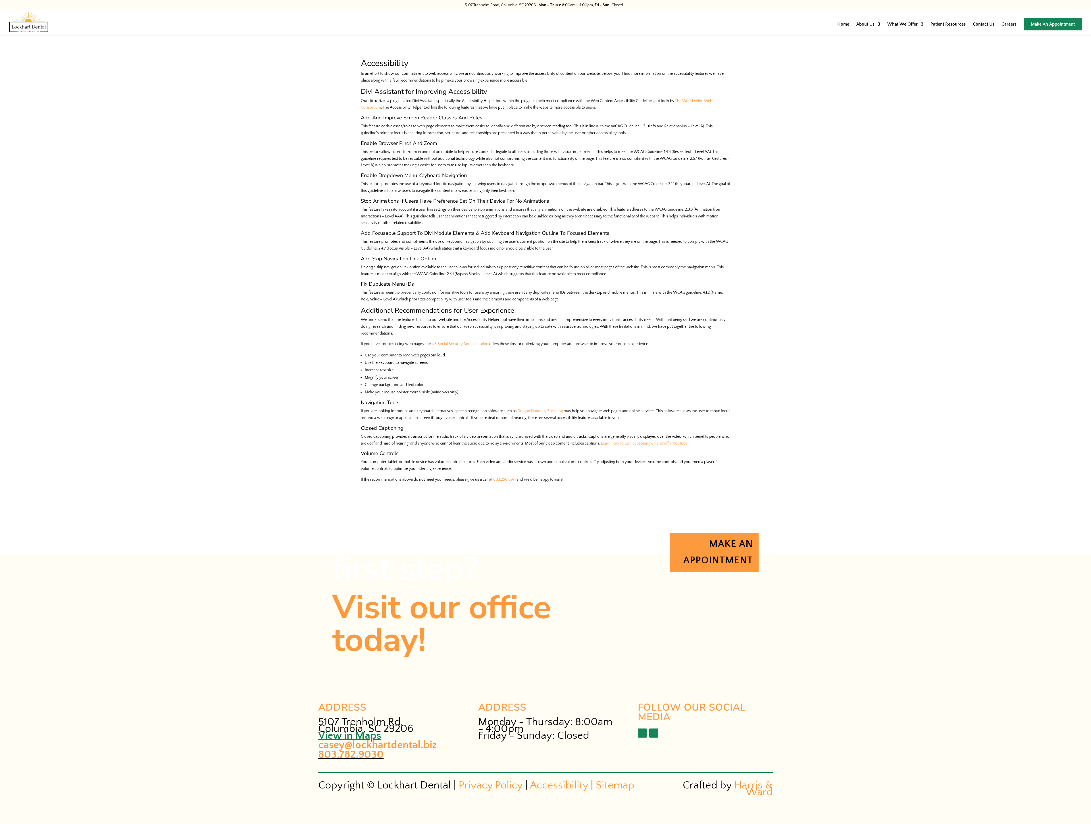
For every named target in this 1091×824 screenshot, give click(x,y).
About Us (865, 24)
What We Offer (902, 24)
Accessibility (559, 785)
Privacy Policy (490, 785)
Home (843, 24)
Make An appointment (718, 552)
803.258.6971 (504, 479)
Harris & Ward (753, 788)
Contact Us (983, 24)
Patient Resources (948, 24)
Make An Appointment (1053, 24)
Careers (1009, 24)
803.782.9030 (351, 754)
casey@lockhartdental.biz (377, 745)
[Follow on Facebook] (642, 733)
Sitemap (615, 785)
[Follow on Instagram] (653, 733)
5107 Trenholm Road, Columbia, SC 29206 (500, 5)
